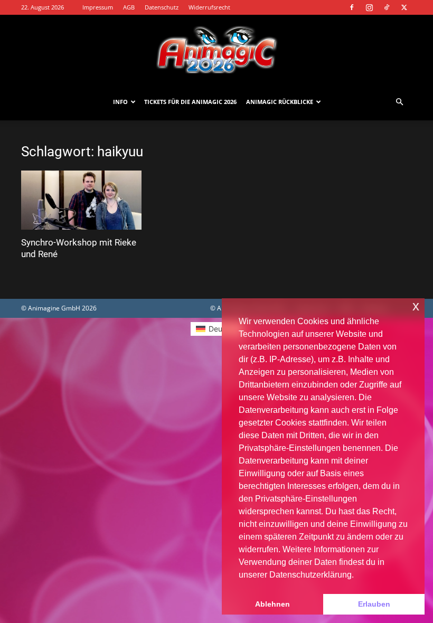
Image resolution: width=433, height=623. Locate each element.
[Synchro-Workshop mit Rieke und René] (81, 200)
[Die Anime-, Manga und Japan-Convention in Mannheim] (216, 49)
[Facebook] (352, 7)
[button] (399, 102)
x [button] (415, 306)
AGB (129, 7)
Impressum (97, 7)
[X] (404, 7)
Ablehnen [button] (272, 604)
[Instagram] (369, 7)
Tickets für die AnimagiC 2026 (190, 102)
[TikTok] (386, 7)
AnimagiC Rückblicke (279, 102)
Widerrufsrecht (209, 7)
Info (120, 102)
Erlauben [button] (374, 604)
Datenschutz (161, 7)
